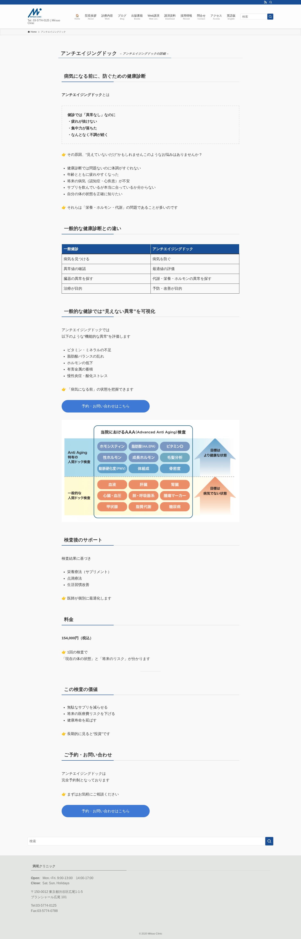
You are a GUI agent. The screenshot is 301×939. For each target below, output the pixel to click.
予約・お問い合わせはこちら (106, 406)
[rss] (265, 2)
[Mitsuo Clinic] (35, 13)
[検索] (270, 2)
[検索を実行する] (270, 17)
